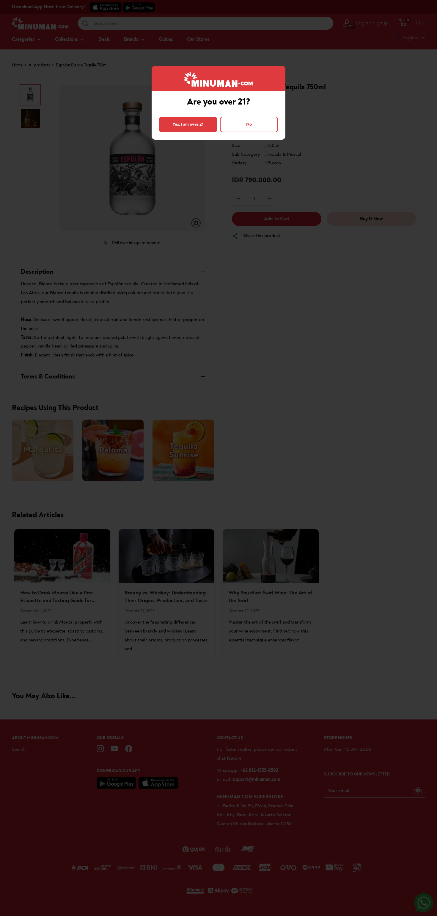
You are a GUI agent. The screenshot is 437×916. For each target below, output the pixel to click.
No (249, 124)
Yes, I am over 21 (188, 124)
